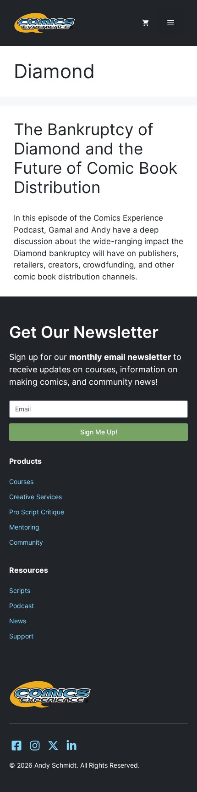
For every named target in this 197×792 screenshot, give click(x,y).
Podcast (21, 606)
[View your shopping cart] (145, 23)
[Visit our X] (53, 745)
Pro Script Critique (36, 512)
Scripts (19, 590)
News (17, 621)
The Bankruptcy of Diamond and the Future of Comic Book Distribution (95, 158)
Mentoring (24, 527)
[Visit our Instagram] (34, 745)
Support (21, 636)
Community (26, 542)
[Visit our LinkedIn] (71, 745)
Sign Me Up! (98, 432)
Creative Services (35, 497)
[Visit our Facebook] (16, 745)
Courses (21, 481)
